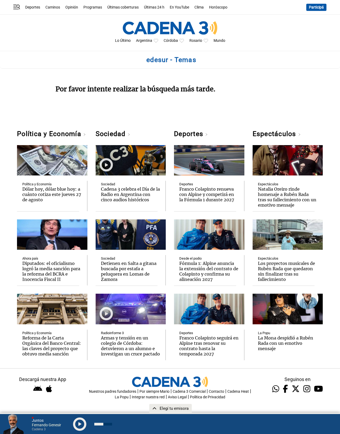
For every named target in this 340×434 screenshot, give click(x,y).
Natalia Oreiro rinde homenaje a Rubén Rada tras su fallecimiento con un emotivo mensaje (287, 197)
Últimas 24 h (154, 7)
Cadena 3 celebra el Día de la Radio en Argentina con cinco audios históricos (130, 194)
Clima (199, 7)
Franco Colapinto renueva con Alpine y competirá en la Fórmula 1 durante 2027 (206, 194)
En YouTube (179, 7)
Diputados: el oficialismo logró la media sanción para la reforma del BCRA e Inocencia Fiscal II (51, 271)
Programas (92, 7)
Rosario (195, 40)
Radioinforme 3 (112, 333)
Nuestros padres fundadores (112, 391)
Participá (316, 7)
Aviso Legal (177, 397)
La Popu (264, 333)
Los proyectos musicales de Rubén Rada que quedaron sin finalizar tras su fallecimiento (286, 271)
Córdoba (171, 40)
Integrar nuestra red (148, 397)
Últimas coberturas (123, 7)
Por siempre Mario (154, 391)
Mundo (219, 40)
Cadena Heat (238, 391)
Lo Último (123, 40)
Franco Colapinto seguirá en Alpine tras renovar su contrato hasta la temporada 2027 (209, 346)
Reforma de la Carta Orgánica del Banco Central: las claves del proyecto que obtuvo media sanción (51, 346)
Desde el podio (190, 258)
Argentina (144, 40)
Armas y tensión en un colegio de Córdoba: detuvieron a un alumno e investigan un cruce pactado (130, 346)
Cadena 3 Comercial (189, 391)
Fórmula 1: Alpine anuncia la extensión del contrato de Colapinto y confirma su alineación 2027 (208, 271)
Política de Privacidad (207, 397)
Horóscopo (218, 7)
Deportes (32, 7)
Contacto (216, 391)
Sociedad (112, 134)
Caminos (52, 7)
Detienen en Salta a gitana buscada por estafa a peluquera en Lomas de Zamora (128, 271)
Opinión (71, 7)
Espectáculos (275, 134)
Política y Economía (50, 134)
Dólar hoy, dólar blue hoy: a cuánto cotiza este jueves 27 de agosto (51, 194)
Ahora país (30, 258)
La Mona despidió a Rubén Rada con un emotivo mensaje (285, 343)
